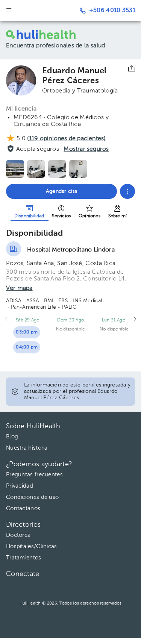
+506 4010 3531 (112, 11)
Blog (12, 436)
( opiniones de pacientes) (66, 139)
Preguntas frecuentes (34, 474)
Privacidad (19, 486)
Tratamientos (23, 558)
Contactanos (23, 508)
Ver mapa (19, 288)
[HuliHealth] (44, 34)
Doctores (18, 535)
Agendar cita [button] (61, 191)
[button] (127, 191)
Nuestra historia (27, 448)
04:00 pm (27, 347)
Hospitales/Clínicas (31, 546)
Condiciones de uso (32, 497)
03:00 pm (27, 332)
